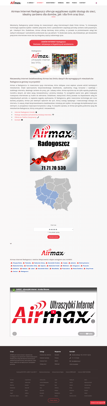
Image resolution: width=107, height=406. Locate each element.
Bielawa (56, 390)
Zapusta (43, 266)
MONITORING (50, 3)
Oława (26, 390)
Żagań (11, 393)
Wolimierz (66, 266)
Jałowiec (73, 263)
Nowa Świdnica (78, 268)
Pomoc (57, 358)
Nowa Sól (27, 387)
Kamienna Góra (73, 395)
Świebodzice (57, 393)
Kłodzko (86, 390)
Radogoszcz (24, 271)
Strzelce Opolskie (88, 395)
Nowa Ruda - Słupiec (14, 395)
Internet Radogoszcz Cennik (25, 112)
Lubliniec (27, 393)
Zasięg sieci (43, 364)
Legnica (11, 382)
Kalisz (85, 379)
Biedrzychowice (84, 263)
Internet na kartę (44, 358)
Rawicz (56, 395)
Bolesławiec (12, 387)
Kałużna (24, 268)
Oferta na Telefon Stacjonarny (26, 117)
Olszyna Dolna (17, 263)
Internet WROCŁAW (71, 372)
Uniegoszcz (76, 266)
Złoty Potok (89, 268)
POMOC (74, 3)
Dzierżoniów (87, 387)
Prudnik (41, 395)
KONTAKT (82, 3)
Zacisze (15, 271)
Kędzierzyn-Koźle (88, 382)
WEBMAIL (61, 3)
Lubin (56, 382)
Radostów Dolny (18, 266)
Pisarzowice (66, 268)
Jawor (71, 393)
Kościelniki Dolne (43, 268)
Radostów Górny (39, 263)
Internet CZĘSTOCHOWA (84, 372)
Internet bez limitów (45, 355)
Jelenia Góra (27, 382)
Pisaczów (86, 266)
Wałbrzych (72, 379)
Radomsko (42, 385)
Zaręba (65, 263)
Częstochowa (28, 379)
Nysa (56, 385)
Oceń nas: (53, 225)
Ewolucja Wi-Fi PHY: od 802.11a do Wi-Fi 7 (27, 372)
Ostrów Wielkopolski (44, 382)
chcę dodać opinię (54, 232)
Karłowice (16, 268)
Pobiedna (28, 263)
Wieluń (85, 393)
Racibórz (27, 385)
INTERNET (40, 3)
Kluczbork (42, 393)
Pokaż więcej (53, 400)
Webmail (57, 364)
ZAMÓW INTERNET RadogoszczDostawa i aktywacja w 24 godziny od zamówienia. (53, 43)
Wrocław (12, 379)
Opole (56, 379)
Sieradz (71, 385)
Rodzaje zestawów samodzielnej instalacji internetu (33, 115)
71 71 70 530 (75, 358)
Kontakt (17, 120)
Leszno (71, 382)
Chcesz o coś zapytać (97, 403)
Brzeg (71, 387)
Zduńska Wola (87, 385)
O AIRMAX (30, 3)
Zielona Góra (42, 379)
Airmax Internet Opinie (57, 372)
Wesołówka (55, 268)
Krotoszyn (72, 390)
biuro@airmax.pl (75, 361)
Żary (41, 387)
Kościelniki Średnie (54, 263)
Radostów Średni (54, 266)
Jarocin (11, 390)
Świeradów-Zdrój (31, 266)
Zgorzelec (42, 390)
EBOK (68, 3)
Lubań (33, 268)
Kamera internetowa (44, 372)
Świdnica (12, 385)
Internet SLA (43, 361)
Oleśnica (56, 387)
